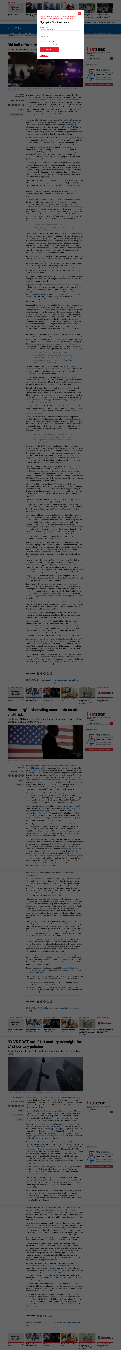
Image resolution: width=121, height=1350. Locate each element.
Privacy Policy (44, 55)
